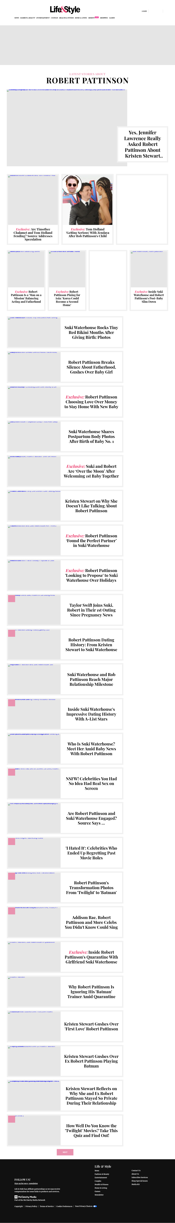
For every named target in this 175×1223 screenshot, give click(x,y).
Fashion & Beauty (27, 18)
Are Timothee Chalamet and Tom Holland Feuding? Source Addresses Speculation (33, 234)
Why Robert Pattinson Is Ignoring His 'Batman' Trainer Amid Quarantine (91, 991)
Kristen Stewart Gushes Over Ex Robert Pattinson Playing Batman (91, 1061)
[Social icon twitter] (160, 11)
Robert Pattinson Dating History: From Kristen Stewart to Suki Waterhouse (91, 644)
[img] (166, 11)
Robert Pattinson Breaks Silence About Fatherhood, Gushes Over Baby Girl (91, 367)
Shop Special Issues (140, 1181)
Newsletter (99, 1195)
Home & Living (81, 18)
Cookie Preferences (64, 1206)
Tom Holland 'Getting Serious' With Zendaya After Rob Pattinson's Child (87, 232)
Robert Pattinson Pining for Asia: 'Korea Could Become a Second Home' (67, 298)
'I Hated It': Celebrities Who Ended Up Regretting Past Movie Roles (91, 853)
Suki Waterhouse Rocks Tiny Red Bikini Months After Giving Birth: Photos (91, 332)
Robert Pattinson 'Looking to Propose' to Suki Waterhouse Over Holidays (91, 575)
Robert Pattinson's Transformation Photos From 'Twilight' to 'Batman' (91, 887)
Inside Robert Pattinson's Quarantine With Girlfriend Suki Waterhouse (91, 957)
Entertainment (43, 18)
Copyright (18, 1206)
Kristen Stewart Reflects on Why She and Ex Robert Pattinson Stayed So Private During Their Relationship (91, 1095)
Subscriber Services (140, 1177)
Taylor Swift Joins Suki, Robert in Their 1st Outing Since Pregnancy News (91, 610)
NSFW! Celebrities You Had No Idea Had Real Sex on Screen (91, 783)
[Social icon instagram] (156, 11)
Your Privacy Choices (83, 1206)
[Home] (39, 1169)
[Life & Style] (65, 10)
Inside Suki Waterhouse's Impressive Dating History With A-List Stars (91, 714)
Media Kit (136, 1184)
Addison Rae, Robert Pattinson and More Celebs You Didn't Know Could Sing (91, 922)
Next (65, 1152)
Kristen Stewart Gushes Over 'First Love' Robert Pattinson (91, 1026)
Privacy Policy (31, 1206)
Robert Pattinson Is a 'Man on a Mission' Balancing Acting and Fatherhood (26, 296)
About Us (135, 1174)
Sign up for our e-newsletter (26, 1183)
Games (112, 18)
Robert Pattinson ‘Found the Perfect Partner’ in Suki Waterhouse (91, 540)
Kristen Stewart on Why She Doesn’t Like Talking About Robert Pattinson (91, 506)
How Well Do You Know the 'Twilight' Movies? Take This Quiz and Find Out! (91, 1130)
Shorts (91, 18)
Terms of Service (47, 1206)
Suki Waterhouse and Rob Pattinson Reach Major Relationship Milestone (91, 679)
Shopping (104, 18)
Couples (54, 18)
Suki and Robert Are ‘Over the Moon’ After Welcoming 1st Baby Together (91, 471)
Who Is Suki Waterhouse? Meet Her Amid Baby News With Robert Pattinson (91, 748)
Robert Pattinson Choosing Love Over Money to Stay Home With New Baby (91, 401)
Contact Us (136, 1170)
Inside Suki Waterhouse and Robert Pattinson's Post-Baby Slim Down (149, 296)
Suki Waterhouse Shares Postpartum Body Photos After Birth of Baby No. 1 (91, 436)
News (16, 18)
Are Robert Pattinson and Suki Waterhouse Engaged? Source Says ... (91, 818)
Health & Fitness (66, 18)
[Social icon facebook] (151, 11)
